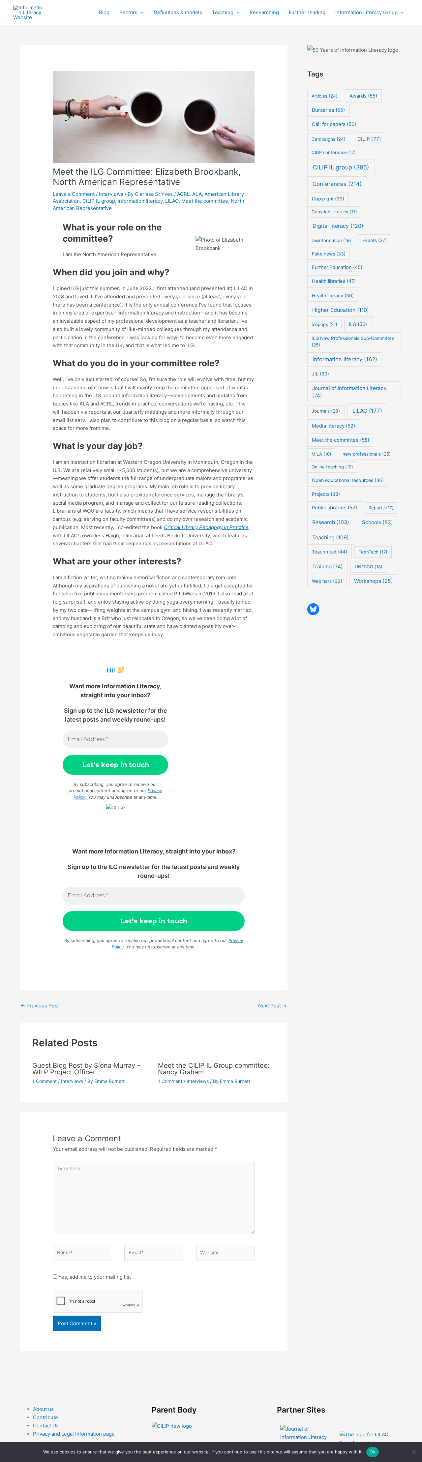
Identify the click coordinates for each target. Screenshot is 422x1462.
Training (327, 566)
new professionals (367, 454)
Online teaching (332, 466)
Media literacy (333, 426)
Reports (381, 507)
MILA (321, 454)
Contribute (45, 1417)
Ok (373, 1451)
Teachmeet (329, 552)
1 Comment (44, 1081)
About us (43, 1409)
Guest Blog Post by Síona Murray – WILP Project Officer (86, 1068)
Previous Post (39, 1005)
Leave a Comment (74, 194)
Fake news (329, 253)
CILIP (369, 139)
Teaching (222, 12)
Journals (326, 411)
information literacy (140, 201)
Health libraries (334, 281)
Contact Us (46, 1425)
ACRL (183, 194)
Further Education (337, 267)
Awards (363, 96)
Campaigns (329, 139)
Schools (377, 522)
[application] (140, 12)
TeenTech (373, 551)
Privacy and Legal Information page (74, 1434)
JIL (320, 373)
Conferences (337, 183)
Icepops (324, 324)
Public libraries (334, 508)
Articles (325, 96)
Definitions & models (178, 12)
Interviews (111, 194)
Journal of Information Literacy (349, 392)
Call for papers (334, 124)
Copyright (328, 198)
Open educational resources (348, 480)
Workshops (373, 581)
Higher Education (340, 310)
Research (330, 522)
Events (374, 240)
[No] (413, 1452)
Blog (104, 12)
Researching (264, 12)
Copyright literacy (334, 211)
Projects (326, 494)
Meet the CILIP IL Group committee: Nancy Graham (214, 1068)
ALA (197, 194)
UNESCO (368, 566)
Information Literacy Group (366, 12)
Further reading (307, 12)
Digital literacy (338, 226)
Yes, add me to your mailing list (94, 1277)
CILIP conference (334, 152)
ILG (358, 324)
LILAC (172, 201)
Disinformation (331, 240)
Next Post (272, 1005)
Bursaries (328, 110)
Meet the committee (204, 201)
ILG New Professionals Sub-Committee (353, 341)
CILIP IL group (98, 201)
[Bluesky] (313, 609)
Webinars (327, 581)
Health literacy (333, 295)
